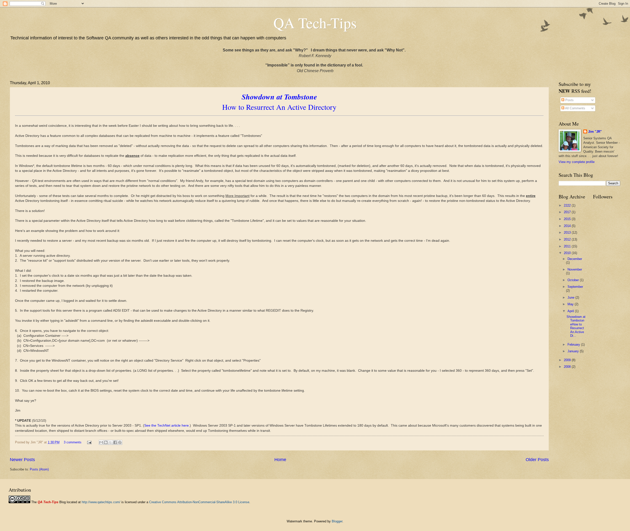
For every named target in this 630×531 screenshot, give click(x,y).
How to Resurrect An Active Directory (279, 102)
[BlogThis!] (105, 442)
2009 (568, 360)
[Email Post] (89, 442)
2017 (568, 212)
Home (280, 459)
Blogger (337, 521)
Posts (569, 100)
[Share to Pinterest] (119, 442)
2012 (568, 239)
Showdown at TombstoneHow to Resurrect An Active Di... (576, 326)
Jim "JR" (595, 131)
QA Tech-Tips (315, 22)
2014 (568, 226)
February (574, 344)
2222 (568, 205)
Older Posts (537, 459)
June (571, 297)
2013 (568, 232)
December (574, 259)
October (573, 280)
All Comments (574, 108)
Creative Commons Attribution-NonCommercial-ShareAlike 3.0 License (199, 502)
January (573, 351)
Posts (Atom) (39, 469)
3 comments (72, 442)
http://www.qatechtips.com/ (101, 502)
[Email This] (101, 442)
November (574, 269)
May (571, 304)
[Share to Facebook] (115, 442)
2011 (568, 246)
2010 (568, 253)
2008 (568, 367)
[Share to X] (110, 442)
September (575, 287)
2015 (568, 219)
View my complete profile (577, 162)
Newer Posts (22, 459)
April (571, 311)
